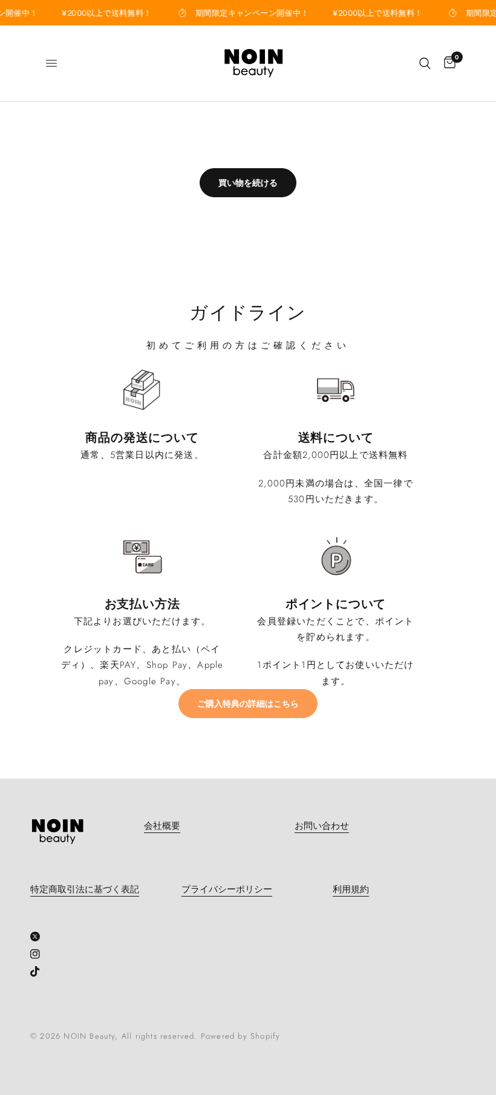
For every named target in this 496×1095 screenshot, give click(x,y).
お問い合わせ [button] (322, 826)
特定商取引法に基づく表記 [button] (84, 889)
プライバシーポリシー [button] (226, 889)
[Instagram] (39, 954)
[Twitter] (39, 936)
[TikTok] (39, 971)
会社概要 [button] (162, 826)
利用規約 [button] (351, 889)
